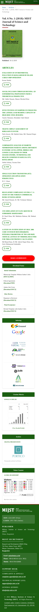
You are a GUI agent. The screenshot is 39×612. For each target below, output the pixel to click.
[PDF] (12, 277)
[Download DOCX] (10, 289)
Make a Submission (18, 258)
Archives (11, 7)
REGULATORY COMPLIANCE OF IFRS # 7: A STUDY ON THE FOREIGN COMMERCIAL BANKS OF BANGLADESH (18, 195)
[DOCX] (6, 277)
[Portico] (18, 451)
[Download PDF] (9, 283)
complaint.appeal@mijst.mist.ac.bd (14, 577)
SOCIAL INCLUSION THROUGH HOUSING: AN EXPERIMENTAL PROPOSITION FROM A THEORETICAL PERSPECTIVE (19, 94)
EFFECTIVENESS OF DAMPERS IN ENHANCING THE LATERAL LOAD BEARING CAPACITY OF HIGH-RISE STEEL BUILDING (19, 112)
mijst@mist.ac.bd (14, 556)
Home (4, 7)
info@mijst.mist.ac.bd (9, 590)
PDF (7, 85)
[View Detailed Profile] (18, 428)
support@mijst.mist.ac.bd (10, 583)
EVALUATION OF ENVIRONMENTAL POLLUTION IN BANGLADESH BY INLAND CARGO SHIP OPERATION (17, 75)
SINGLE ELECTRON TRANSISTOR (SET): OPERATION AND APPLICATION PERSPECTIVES (17, 176)
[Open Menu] (2, 2)
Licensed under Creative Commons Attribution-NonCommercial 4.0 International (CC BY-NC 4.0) (19, 605)
